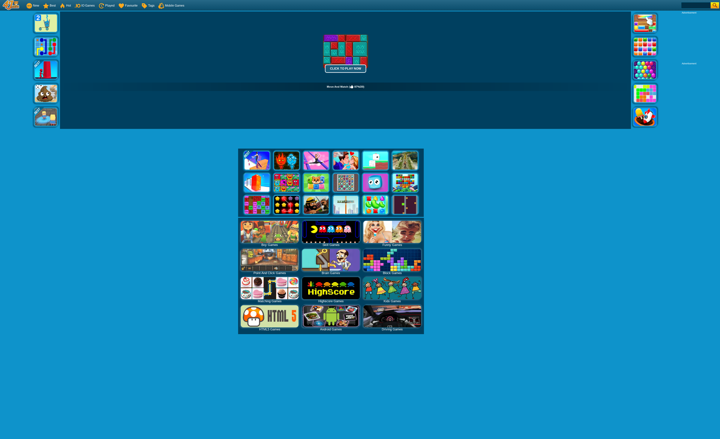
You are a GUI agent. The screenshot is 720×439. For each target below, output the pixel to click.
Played (110, 5)
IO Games (88, 5)
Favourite (131, 5)
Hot (68, 5)
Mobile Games (174, 5)
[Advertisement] (17, 67)
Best (53, 5)
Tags (151, 5)
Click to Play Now (345, 68)
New (36, 5)
